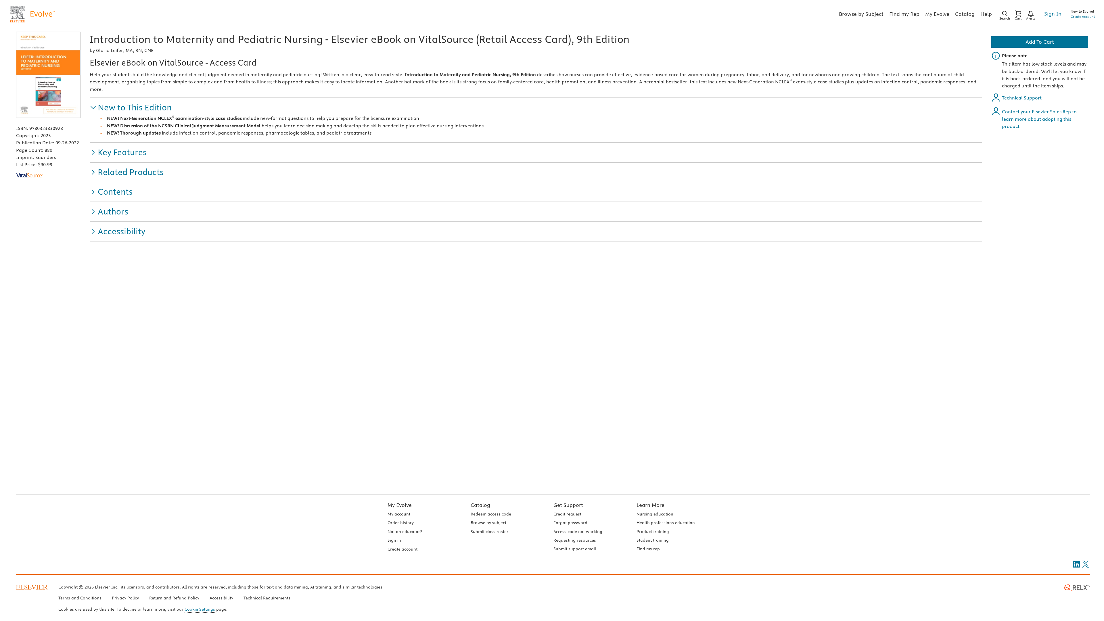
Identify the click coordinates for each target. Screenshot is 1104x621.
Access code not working (577, 531)
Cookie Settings (200, 609)
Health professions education (666, 522)
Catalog (480, 505)
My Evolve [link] (937, 14)
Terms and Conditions (79, 598)
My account (399, 514)
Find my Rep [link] (904, 14)
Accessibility (221, 598)
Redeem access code (491, 514)
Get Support (568, 505)
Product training (653, 531)
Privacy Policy (125, 598)
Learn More (650, 505)
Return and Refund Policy (174, 598)
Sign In (1052, 13)
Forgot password (570, 522)
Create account (402, 549)
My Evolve (400, 505)
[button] (131, 107)
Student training (653, 540)
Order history (401, 522)
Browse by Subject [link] (861, 14)
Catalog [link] (965, 14)
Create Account (1083, 16)
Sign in (394, 540)
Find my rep (648, 548)
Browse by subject (488, 522)
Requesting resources (574, 540)
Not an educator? (405, 531)
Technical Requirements (267, 598)
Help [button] (986, 14)
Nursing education (655, 514)
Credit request (567, 514)
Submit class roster (489, 531)
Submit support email (574, 548)
